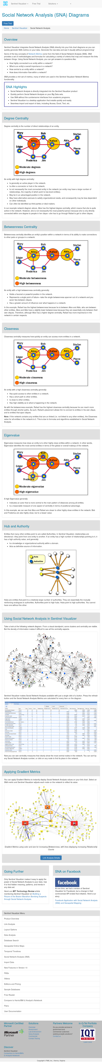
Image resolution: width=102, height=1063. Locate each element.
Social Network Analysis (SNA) (17, 956)
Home (6, 28)
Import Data (9, 962)
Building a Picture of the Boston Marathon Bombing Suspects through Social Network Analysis (25, 896)
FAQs (6, 973)
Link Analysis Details (51, 857)
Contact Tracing (34, 1038)
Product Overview (11, 918)
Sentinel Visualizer (19, 3)
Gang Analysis (34, 1034)
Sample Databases (12, 989)
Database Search (11, 940)
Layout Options (10, 929)
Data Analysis (10, 935)
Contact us (57, 1036)
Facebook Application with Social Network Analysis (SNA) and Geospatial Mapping (76, 901)
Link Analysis (9, 924)
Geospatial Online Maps (14, 946)
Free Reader (9, 995)
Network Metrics (35, 53)
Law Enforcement (35, 1031)
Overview (32, 1027)
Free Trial (36, 3)
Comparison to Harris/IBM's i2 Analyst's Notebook (14, 1054)
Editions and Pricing (12, 984)
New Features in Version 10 (15, 967)
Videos (7, 978)
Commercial (33, 1036)
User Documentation (12, 1011)
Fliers (6, 1005)
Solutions (52, 3)
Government (33, 1029)
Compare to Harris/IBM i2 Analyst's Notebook (23, 1000)
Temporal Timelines (12, 951)
